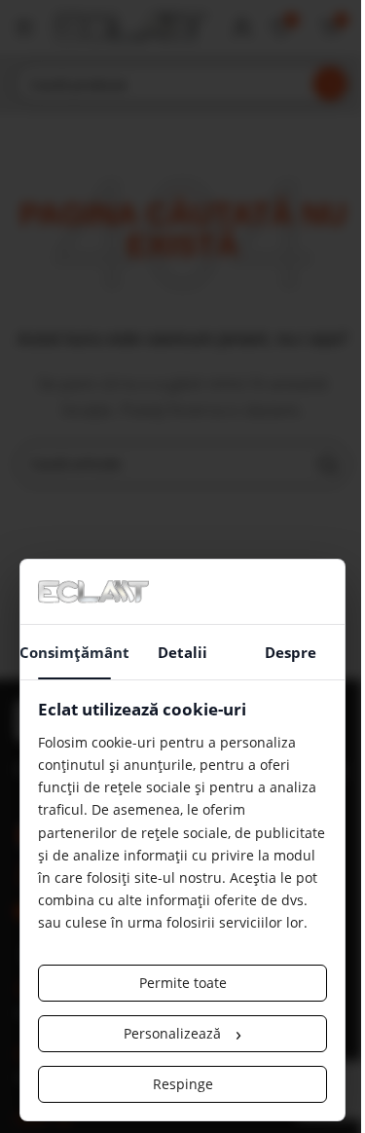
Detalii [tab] (182, 652)
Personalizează (182, 1033)
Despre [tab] (290, 652)
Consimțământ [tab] (74, 652)
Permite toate (183, 982)
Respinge (183, 1084)
